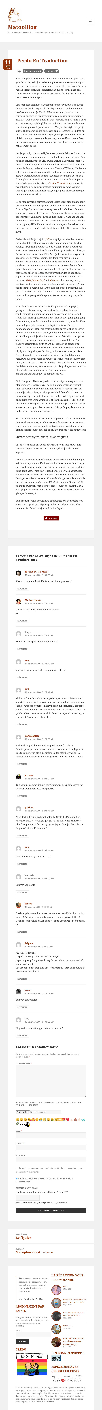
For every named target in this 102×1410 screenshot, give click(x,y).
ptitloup (29, 807)
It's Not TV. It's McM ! (36, 571)
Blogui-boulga (31, 71)
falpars (29, 943)
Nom (19, 1131)
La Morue (53, 280)
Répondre (22, 588)
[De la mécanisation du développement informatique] (56, 1342)
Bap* (42, 280)
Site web (20, 1155)
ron (27, 660)
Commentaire (24, 1063)
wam (28, 990)
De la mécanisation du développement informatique (73, 1341)
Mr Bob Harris (33, 600)
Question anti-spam (27, 1188)
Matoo (28, 903)
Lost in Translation (59, 183)
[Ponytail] (56, 1329)
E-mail (20, 1143)
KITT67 (29, 775)
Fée (64, 1286)
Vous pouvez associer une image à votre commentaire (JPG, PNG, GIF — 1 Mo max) (48, 1103)
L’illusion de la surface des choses (73, 1314)
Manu (35, 280)
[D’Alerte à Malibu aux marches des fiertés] (56, 1303)
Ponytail (68, 1325)
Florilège (50, 71)
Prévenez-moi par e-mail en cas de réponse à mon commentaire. (44, 1180)
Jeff (47, 239)
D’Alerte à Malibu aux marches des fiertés (74, 1301)
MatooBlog (22, 27)
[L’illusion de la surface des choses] (56, 1316)
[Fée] (56, 1290)
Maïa (28, 280)
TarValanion (32, 735)
